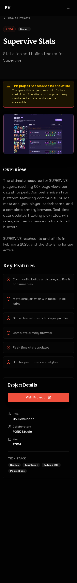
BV (7, 7)
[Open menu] (68, 8)
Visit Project (35, 397)
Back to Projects (19, 18)
